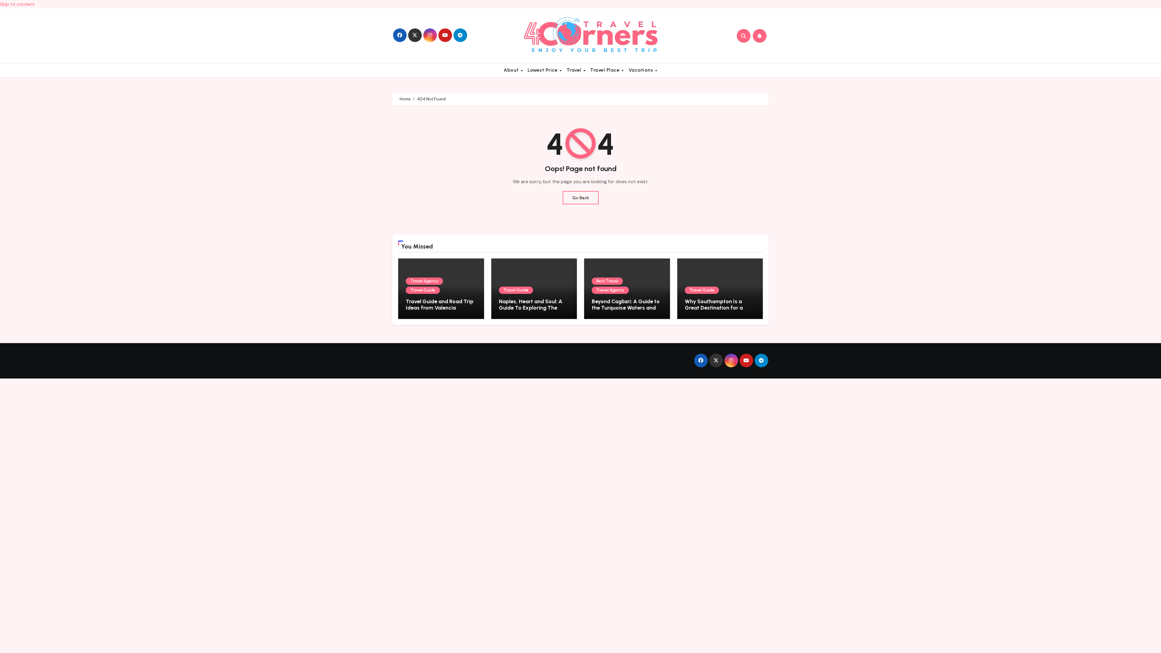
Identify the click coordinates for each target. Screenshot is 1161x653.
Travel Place (605, 70)
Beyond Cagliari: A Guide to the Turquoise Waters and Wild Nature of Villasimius (626, 308)
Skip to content (17, 4)
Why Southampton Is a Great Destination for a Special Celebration (714, 308)
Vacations (642, 70)
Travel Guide (422, 290)
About (512, 70)
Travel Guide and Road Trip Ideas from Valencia (439, 304)
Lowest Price (543, 70)
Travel (575, 70)
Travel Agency (424, 281)
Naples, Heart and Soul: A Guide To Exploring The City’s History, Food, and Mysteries (530, 311)
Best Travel (607, 281)
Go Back (580, 197)
